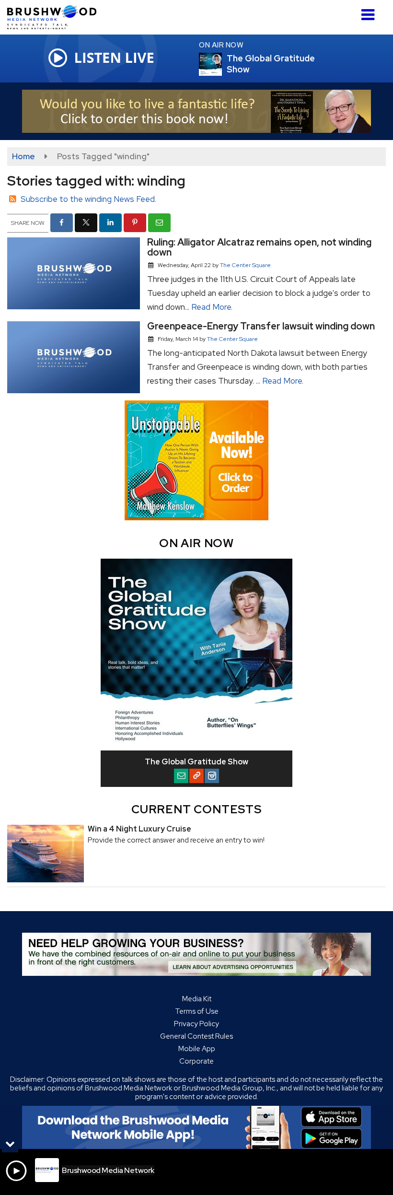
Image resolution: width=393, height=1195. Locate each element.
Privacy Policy (196, 1024)
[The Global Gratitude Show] (221, 64)
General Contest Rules (196, 1036)
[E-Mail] (181, 776)
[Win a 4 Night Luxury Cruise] (45, 853)
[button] (368, 11)
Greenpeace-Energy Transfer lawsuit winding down (261, 326)
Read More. (211, 307)
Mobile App (196, 1049)
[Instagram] (212, 776)
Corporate (196, 1061)
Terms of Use (197, 1011)
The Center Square (245, 265)
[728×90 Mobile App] (196, 1127)
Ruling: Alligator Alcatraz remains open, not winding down (259, 247)
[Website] (196, 776)
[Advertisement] (196, 111)
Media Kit (196, 999)
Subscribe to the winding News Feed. (88, 199)
